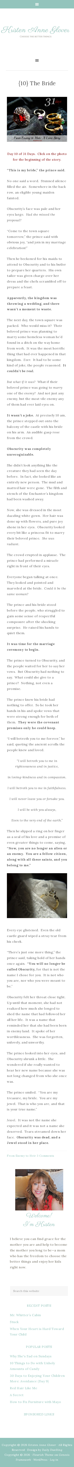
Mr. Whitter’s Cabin (25, 1315)
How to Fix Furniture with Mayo (35, 1402)
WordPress (40, 1459)
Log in (54, 1459)
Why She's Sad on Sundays (31, 1356)
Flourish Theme (43, 1455)
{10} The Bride (37, 83)
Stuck (14, 1322)
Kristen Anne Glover (37, 35)
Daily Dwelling (52, 1450)
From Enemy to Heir (21, 1155)
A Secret (16, 1395)
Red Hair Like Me (23, 1388)
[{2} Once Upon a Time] (37, 143)
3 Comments (45, 1155)
